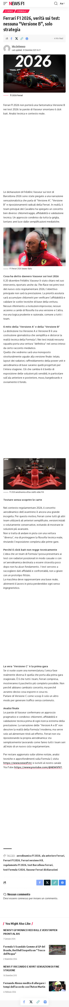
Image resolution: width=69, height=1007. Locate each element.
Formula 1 (22, 11)
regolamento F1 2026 (14, 865)
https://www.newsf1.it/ (17, 762)
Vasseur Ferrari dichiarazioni (42, 869)
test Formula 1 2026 (14, 869)
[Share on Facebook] (11, 38)
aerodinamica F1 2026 (28, 855)
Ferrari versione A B (32, 860)
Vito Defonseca (18, 46)
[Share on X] (16, 38)
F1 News (9, 11)
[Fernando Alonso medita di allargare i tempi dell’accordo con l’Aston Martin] (57, 986)
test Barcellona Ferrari (40, 865)
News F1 (16, 3)
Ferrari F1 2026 (11, 860)
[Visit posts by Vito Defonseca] (6, 48)
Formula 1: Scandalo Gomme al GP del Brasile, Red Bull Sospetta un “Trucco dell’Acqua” (24, 950)
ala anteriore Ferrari (53, 855)
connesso (23, 898)
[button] (6, 3)
